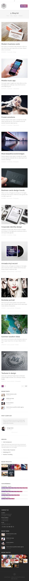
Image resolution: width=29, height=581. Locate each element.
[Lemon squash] (12, 557)
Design (14, 52)
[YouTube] (9, 526)
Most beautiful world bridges (12, 154)
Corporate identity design (11, 227)
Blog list (15, 15)
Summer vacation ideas (10, 337)
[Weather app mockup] (11, 467)
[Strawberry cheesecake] (12, 561)
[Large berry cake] (16, 561)
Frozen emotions (8, 117)
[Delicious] (11, 526)
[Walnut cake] (21, 561)
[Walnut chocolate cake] (3, 565)
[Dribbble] (8, 526)
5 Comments (9, 52)
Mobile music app (8, 81)
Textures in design (8, 373)
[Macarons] (16, 557)
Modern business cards (10, 44)
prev (23, 386)
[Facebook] (2, 526)
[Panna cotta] (21, 557)
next (26, 386)
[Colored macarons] (8, 561)
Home (8, 15)
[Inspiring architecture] (4, 473)
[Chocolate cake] (25, 557)
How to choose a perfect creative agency (15, 407)
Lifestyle (17, 344)
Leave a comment (10, 271)
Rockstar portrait (8, 300)
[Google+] (6, 526)
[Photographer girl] (8, 557)
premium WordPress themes (19, 577)
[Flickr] (13, 526)
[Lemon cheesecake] (25, 561)
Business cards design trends (13, 190)
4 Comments (9, 198)
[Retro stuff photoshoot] (4, 467)
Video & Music (16, 88)
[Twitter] (4, 526)
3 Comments (9, 125)
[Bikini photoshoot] (3, 557)
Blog (11, 15)
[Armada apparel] (24, 467)
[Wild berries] (3, 561)
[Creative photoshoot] (17, 467)
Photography (16, 161)
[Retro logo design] (11, 473)
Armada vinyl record (9, 263)
